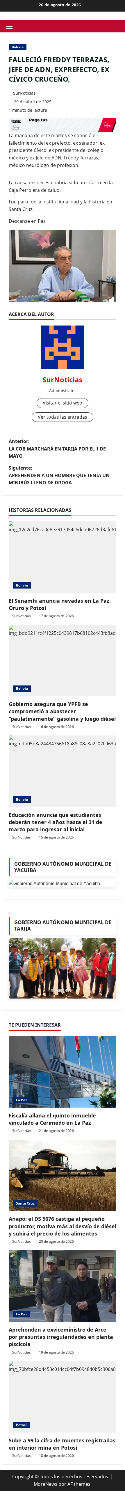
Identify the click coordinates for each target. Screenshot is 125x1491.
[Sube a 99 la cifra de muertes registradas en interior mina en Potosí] (62, 1397)
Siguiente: (59, 475)
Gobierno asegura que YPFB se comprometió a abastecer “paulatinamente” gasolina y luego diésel (62, 711)
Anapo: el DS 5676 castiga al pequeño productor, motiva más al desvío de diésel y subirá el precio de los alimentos (62, 1226)
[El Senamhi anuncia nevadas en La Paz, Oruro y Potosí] (62, 557)
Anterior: (57, 448)
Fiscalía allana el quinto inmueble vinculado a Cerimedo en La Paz (52, 1119)
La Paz (21, 1099)
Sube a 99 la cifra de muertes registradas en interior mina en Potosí (62, 1444)
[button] (9, 26)
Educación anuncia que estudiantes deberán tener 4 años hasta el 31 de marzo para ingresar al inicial (55, 822)
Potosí (21, 1424)
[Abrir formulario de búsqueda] (120, 26)
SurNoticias (24, 93)
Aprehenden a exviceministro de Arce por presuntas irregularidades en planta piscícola (61, 1336)
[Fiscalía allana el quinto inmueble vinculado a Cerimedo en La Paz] (62, 1072)
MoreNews (45, 1484)
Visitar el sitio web (62, 403)
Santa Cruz (25, 1203)
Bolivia (18, 47)
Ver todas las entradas (62, 417)
